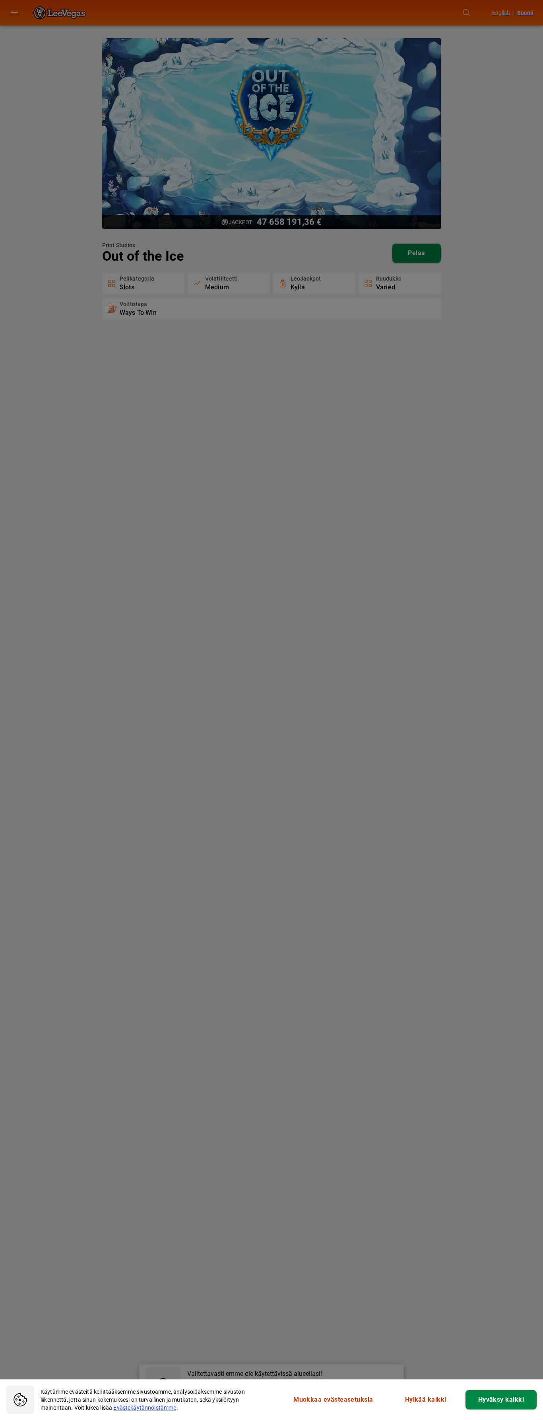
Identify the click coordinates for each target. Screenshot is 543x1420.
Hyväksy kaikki (501, 1399)
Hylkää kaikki (425, 1399)
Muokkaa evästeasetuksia (333, 1399)
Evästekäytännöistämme (144, 1407)
